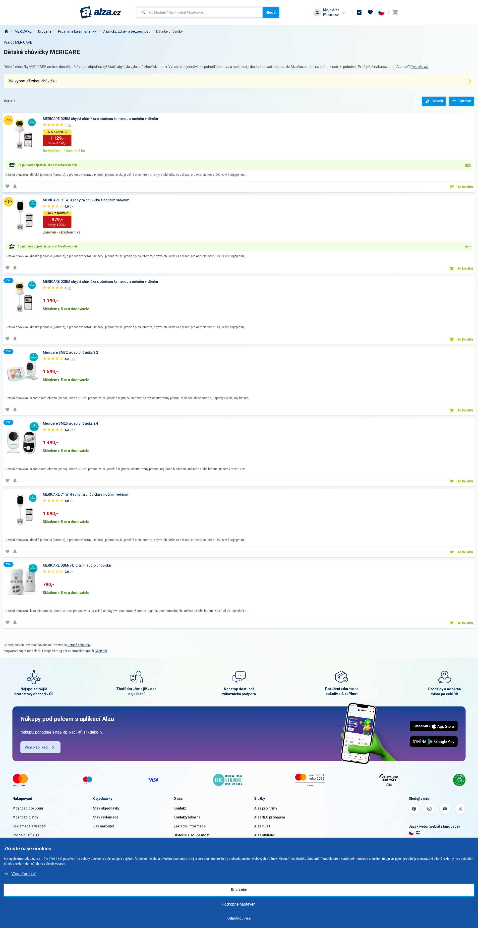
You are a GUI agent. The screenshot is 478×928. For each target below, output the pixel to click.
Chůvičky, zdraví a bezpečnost (126, 31)
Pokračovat (419, 67)
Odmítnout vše (239, 918)
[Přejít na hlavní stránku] (100, 12)
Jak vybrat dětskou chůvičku (32, 81)
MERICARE (23, 31)
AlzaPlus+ (262, 826)
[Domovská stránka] (6, 31)
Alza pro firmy (265, 808)
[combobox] (200, 12)
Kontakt (180, 808)
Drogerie (45, 31)
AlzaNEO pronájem (269, 817)
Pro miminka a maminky (77, 31)
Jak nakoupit (103, 826)
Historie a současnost (191, 835)
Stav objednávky (106, 808)
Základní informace (190, 826)
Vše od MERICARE (18, 42)
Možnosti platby (25, 817)
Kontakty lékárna (187, 817)
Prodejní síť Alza (26, 835)
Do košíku (465, 187)
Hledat (271, 12)
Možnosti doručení (27, 808)
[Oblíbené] (370, 12)
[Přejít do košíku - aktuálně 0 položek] (395, 12)
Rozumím (239, 889)
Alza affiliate (264, 835)
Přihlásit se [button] (331, 14)
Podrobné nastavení (239, 904)
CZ (418, 833)
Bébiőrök (101, 651)
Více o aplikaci (36, 747)
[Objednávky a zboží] (359, 12)
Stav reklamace (105, 817)
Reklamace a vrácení (29, 826)
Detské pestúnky (78, 645)
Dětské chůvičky (169, 31)
